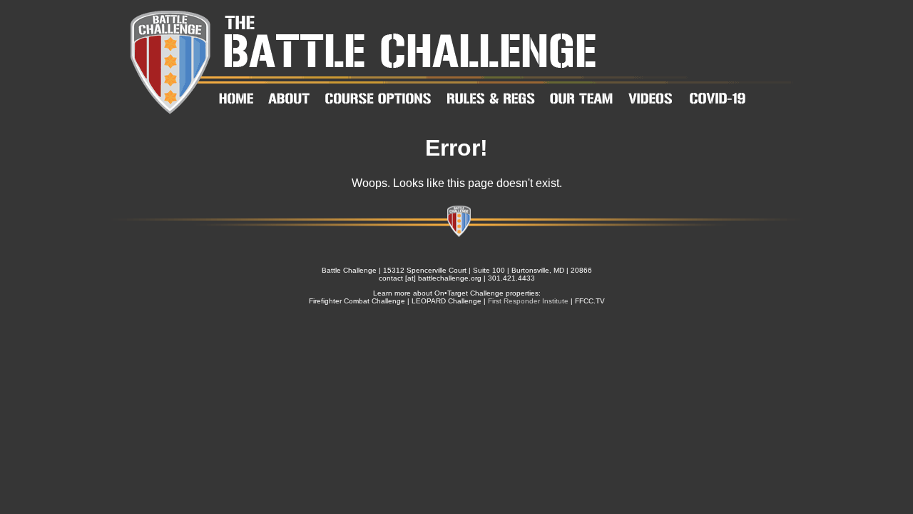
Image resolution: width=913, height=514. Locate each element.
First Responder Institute (528, 301)
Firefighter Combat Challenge (357, 301)
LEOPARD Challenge (446, 301)
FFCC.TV (590, 301)
